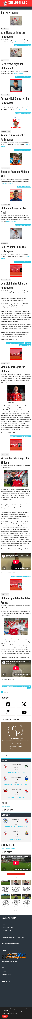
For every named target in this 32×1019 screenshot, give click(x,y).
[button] (17, 878)
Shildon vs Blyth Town (16, 839)
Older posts (5, 692)
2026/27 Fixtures (5, 806)
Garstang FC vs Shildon (16, 797)
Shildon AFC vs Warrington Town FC (16, 784)
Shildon (21, 436)
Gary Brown (19, 77)
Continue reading (20, 41)
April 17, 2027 (16, 819)
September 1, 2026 (16, 764)
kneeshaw (14, 576)
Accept (4, 1016)
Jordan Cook (18, 225)
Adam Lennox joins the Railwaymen (13, 137)
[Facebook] (8, 704)
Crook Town (5, 686)
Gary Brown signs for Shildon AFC (12, 66)
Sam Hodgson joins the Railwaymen (13, 34)
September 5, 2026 (16, 777)
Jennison (20, 186)
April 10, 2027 (16, 831)
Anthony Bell (18, 113)
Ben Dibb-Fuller (11, 343)
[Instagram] (8, 712)
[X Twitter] (24, 704)
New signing (18, 45)
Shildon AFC (27, 686)
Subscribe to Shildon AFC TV (16, 874)
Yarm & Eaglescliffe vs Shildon (16, 826)
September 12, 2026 (16, 789)
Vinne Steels (27, 436)
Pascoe (20, 686)
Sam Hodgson (27, 45)
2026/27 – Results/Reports (8, 848)
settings (14, 1013)
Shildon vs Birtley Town (16, 772)
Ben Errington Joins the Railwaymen (13, 248)
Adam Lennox (18, 150)
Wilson (29, 576)
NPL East (28, 345)
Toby (29, 688)
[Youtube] (24, 712)
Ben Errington (18, 261)
